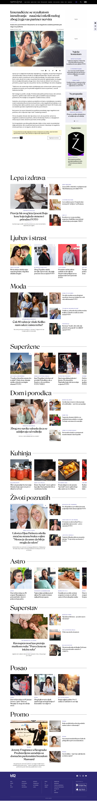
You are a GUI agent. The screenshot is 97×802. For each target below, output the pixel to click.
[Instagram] (83, 776)
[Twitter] (80, 776)
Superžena (24, 787)
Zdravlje (24, 781)
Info (11, 781)
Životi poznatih (44, 2)
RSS (55, 790)
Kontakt (56, 792)
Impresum (56, 783)
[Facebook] (77, 776)
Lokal (34, 787)
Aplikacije (56, 788)
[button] (85, 256)
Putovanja (24, 783)
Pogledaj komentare (54, 138)
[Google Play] (81, 785)
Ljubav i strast (34, 2)
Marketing (56, 781)
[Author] (76, 144)
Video (46, 781)
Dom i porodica (56, 2)
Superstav (70, 2)
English (46, 785)
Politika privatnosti (59, 787)
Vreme (46, 787)
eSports (35, 781)
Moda (39, 2)
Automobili (35, 785)
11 (21, 137)
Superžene (50, 2)
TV (45, 783)
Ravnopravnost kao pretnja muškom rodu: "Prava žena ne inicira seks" (75, 162)
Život (11, 787)
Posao (12, 697)
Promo (29, 747)
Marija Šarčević (73, 157)
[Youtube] (86, 776)
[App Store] (81, 789)
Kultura (23, 785)
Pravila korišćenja (58, 785)
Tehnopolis (36, 783)
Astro (66, 2)
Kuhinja (62, 2)
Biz (11, 785)
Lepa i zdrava (27, 2)
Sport (11, 783)
